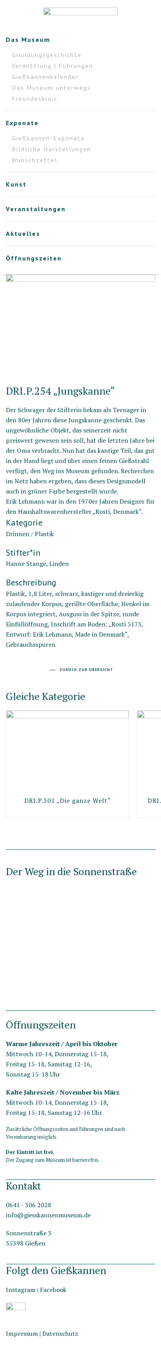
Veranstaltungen (36, 209)
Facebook (53, 1289)
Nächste (8, 364)
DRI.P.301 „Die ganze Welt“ (67, 800)
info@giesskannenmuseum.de (48, 1215)
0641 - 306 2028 (28, 1204)
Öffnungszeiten (34, 258)
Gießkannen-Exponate (48, 138)
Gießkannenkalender (45, 77)
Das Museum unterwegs (51, 88)
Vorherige (152, 364)
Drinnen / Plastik (30, 533)
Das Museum (28, 39)
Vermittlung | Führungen (52, 66)
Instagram (21, 1289)
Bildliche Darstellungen (51, 149)
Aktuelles (23, 233)
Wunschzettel (34, 160)
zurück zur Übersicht (86, 669)
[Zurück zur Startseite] (80, 15)
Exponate (22, 123)
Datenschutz (60, 1333)
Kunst (16, 184)
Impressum (22, 1333)
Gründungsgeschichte (47, 55)
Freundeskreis (34, 98)
